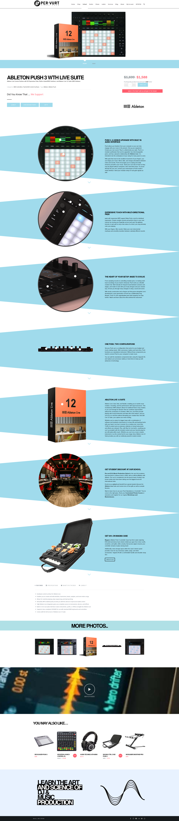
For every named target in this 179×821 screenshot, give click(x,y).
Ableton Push (52, 87)
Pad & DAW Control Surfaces (31, 87)
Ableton (46, 87)
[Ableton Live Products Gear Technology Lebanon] (133, 106)
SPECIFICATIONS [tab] (52, 585)
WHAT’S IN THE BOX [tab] (69, 585)
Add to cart (143, 85)
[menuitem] (73, 4)
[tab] (84, 64)
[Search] (144, 4)
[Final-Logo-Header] (47, 4)
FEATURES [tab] (39, 585)
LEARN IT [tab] (84, 585)
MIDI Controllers (18, 87)
